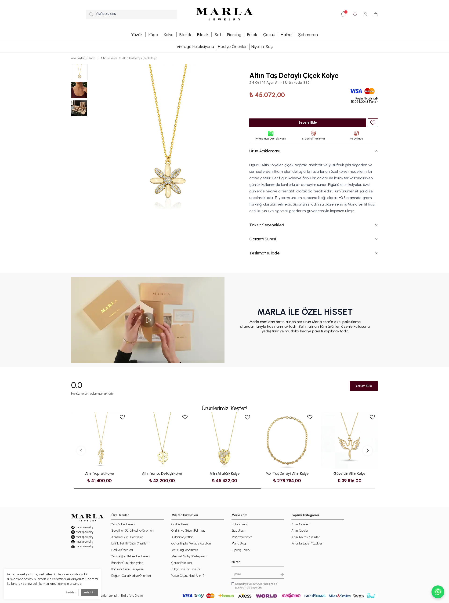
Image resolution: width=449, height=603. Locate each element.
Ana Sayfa (77, 58)
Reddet (71, 592)
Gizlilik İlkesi (179, 524)
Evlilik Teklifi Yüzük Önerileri (129, 543)
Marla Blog (239, 543)
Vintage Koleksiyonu (195, 46)
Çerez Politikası (181, 563)
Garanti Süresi (262, 239)
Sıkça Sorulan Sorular (185, 569)
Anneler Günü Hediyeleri (127, 537)
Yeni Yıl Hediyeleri (123, 524)
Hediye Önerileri (232, 46)
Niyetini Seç (262, 46)
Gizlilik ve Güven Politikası (188, 530)
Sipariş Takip (241, 550)
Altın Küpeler (299, 530)
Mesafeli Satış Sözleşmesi (188, 556)
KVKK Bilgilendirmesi (185, 550)
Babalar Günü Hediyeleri (127, 563)
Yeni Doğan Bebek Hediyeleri (130, 556)
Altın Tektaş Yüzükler (305, 537)
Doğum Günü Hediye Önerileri (131, 575)
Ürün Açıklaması (264, 151)
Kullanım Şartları (182, 537)
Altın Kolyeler (109, 58)
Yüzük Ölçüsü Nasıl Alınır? (187, 575)
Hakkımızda (240, 524)
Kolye (92, 58)
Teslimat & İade (264, 253)
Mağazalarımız (242, 537)
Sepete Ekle (307, 123)
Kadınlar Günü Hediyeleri (127, 569)
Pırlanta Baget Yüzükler (306, 543)
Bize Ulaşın (239, 530)
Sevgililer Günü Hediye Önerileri (132, 530)
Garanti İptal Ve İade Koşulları (191, 543)
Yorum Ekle (363, 386)
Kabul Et (89, 592)
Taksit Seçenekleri (266, 225)
